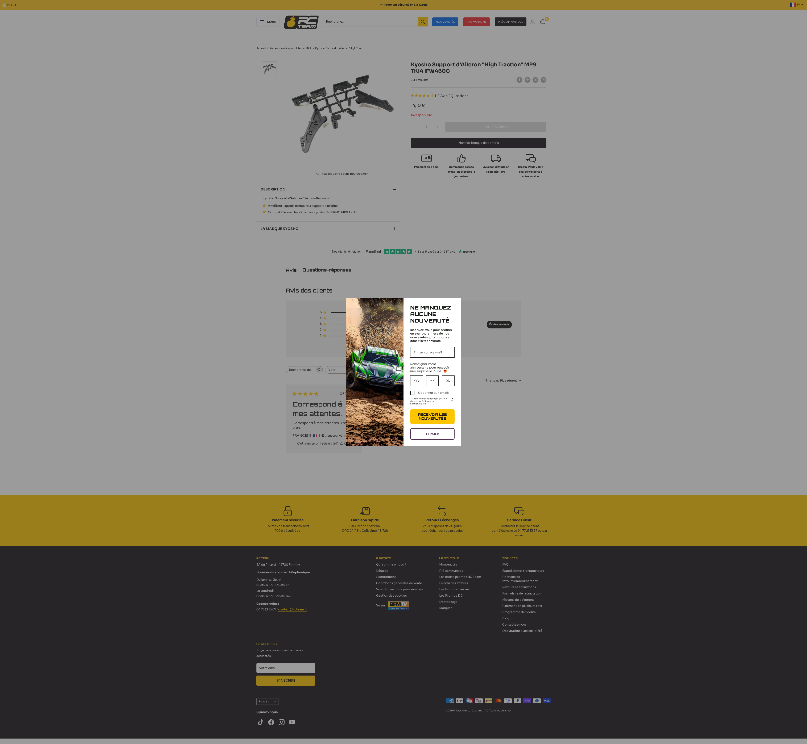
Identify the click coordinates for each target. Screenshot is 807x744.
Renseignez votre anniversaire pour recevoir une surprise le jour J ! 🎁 (429, 367)
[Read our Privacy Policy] (452, 399)
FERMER (432, 434)
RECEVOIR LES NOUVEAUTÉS (432, 416)
